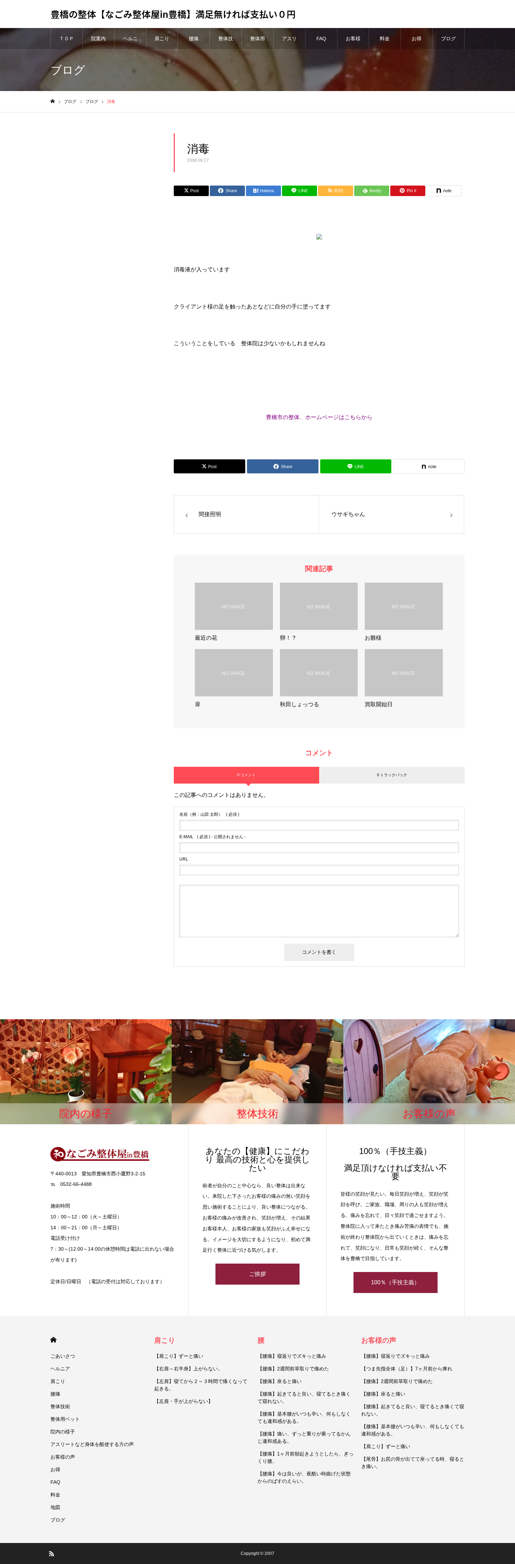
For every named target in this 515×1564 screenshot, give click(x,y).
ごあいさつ (62, 1356)
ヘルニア (130, 42)
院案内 (98, 38)
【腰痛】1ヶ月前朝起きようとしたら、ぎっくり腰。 (305, 1457)
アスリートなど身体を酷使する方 (289, 42)
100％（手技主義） (395, 1282)
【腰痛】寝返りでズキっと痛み (292, 1356)
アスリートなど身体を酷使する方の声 (92, 1444)
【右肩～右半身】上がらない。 (188, 1368)
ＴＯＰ (66, 38)
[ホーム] (52, 101)
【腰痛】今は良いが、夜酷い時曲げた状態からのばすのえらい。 (304, 1477)
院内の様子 (62, 1431)
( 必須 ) (209, 814)
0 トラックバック (392, 775)
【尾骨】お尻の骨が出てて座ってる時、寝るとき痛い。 (412, 1462)
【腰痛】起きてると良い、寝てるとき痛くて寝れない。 (304, 1397)
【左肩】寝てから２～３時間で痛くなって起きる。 (200, 1384)
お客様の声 (353, 42)
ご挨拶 (257, 1274)
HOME (53, 1340)
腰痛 (194, 38)
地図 (55, 1507)
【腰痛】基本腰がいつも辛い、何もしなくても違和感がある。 (304, 1417)
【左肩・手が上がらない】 (183, 1401)
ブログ (448, 38)
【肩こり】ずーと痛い (178, 1356)
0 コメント (246, 775)
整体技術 (225, 42)
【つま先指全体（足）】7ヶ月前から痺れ (406, 1368)
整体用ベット (257, 42)
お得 (416, 38)
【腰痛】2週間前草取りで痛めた (293, 1368)
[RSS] (51, 1553)
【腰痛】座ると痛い (280, 1381)
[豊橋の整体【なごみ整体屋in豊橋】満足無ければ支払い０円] (112, 1154)
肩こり (161, 38)
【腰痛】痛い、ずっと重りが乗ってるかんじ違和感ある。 (304, 1437)
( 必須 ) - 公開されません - (212, 837)
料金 (385, 38)
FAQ (321, 38)
